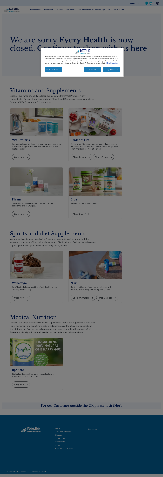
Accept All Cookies (111, 70)
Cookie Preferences (53, 70)
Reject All (92, 70)
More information (112, 63)
